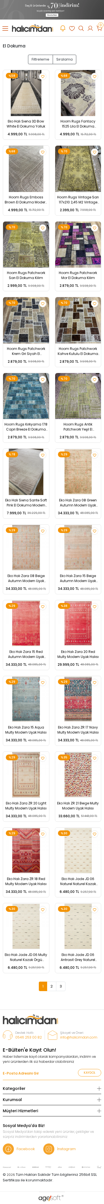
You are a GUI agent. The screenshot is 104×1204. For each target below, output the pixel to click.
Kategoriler (14, 1088)
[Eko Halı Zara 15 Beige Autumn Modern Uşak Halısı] (78, 548)
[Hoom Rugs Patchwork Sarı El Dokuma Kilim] (26, 245)
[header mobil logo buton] (32, 27)
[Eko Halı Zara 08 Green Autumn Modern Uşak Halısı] (78, 472)
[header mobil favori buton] (72, 28)
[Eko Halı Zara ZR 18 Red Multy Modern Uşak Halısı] (26, 851)
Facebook (26, 1149)
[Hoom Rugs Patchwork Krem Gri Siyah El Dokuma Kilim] (26, 320)
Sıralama (64, 59)
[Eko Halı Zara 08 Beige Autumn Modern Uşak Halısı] (26, 548)
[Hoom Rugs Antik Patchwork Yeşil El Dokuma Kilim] (78, 396)
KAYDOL (89, 1072)
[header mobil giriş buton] (90, 28)
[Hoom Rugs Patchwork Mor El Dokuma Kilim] (78, 245)
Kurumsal (12, 1099)
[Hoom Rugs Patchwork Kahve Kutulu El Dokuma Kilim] (78, 320)
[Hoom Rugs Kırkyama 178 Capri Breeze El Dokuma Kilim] (26, 396)
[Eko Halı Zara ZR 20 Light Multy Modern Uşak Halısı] (26, 775)
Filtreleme (40, 59)
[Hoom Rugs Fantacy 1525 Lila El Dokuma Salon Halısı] (78, 93)
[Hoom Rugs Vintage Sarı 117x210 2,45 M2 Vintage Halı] (78, 169)
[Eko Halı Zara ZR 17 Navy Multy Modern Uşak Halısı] (78, 699)
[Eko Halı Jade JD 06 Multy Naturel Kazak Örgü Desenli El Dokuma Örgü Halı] (26, 926)
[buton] (52, 9)
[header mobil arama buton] (81, 28)
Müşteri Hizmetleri (20, 1111)
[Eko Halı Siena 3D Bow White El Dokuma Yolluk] (26, 93)
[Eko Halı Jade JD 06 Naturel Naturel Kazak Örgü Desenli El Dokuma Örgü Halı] (78, 851)
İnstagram (66, 1149)
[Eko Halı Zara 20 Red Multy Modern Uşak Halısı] (78, 623)
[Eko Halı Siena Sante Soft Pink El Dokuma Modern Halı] (26, 472)
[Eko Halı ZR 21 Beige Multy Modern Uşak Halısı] (78, 775)
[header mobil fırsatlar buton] (63, 28)
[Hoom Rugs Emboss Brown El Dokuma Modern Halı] (26, 169)
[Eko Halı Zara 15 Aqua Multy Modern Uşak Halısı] (26, 699)
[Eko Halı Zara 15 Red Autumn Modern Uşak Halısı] (26, 623)
